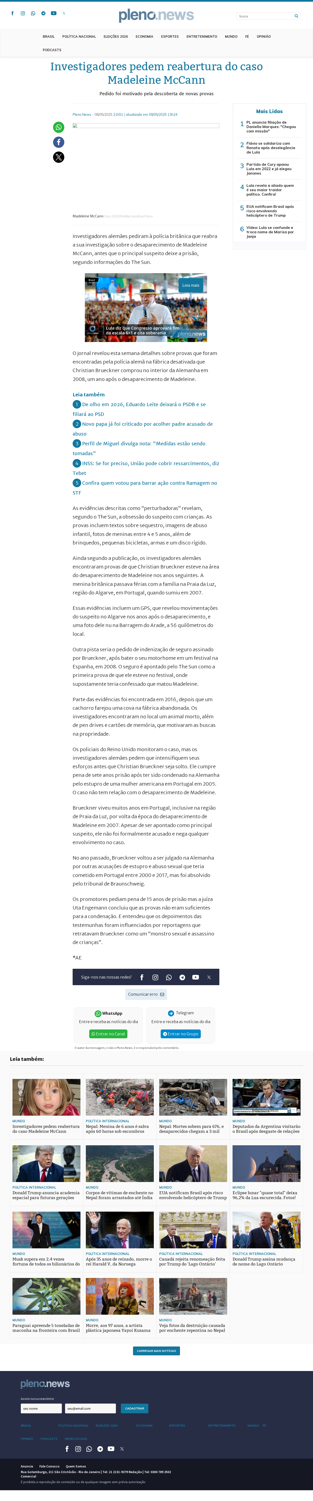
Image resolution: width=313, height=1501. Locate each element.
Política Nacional (79, 36)
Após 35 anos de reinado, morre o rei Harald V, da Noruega (119, 1262)
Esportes (170, 36)
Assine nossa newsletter (37, 1399)
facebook (12, 13)
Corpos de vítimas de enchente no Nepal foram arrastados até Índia (119, 1195)
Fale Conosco (49, 1466)
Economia (144, 36)
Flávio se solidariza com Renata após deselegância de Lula (270, 147)
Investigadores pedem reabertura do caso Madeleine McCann (46, 1129)
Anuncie (27, 1466)
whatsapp (33, 13)
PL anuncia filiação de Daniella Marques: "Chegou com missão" (271, 126)
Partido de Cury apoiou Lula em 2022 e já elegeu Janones (268, 169)
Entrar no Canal (110, 1033)
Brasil (49, 36)
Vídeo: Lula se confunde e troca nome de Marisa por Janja (270, 232)
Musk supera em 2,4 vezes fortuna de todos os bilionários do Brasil (46, 1264)
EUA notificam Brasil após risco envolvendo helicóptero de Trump (270, 211)
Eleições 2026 (116, 36)
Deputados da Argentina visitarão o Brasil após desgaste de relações (267, 1129)
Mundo (231, 36)
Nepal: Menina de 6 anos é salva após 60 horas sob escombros (117, 1129)
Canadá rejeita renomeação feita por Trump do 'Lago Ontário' (192, 1262)
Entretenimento (202, 36)
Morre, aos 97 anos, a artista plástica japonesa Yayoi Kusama (118, 1328)
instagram (23, 13)
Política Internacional (107, 1121)
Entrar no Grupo (182, 1033)
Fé (247, 36)
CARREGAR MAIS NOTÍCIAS (156, 1351)
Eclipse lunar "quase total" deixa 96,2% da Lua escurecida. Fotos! (265, 1195)
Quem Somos (76, 1466)
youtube (53, 13)
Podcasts (52, 50)
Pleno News (156, 16)
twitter (64, 13)
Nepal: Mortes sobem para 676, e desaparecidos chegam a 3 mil (191, 1129)
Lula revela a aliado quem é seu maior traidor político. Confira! (270, 190)
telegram (43, 13)
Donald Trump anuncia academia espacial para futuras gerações (46, 1195)
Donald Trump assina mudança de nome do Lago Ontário (264, 1262)
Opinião (264, 36)
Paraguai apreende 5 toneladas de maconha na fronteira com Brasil (46, 1328)
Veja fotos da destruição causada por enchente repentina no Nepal (192, 1328)
